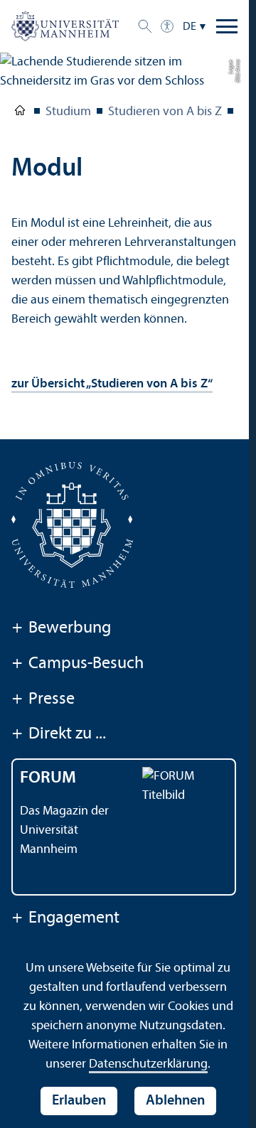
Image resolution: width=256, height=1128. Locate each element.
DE (189, 27)
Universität (19, 113)
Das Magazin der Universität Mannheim (64, 830)
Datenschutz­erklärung (148, 1064)
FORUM (48, 778)
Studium (68, 112)
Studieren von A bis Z (165, 112)
